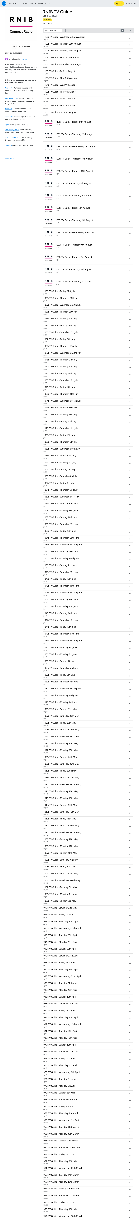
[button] (135, 3)
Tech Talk (9, 116)
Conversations (11, 98)
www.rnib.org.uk (11, 158)
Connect (8, 88)
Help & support (44, 3)
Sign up (119, 3)
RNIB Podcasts (24, 47)
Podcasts (12, 3)
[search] (64, 30)
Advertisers (22, 3)
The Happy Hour (12, 129)
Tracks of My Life (12, 137)
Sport (7, 124)
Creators (32, 3)
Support (8, 145)
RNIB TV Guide (57, 12)
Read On (8, 109)
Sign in (129, 3)
